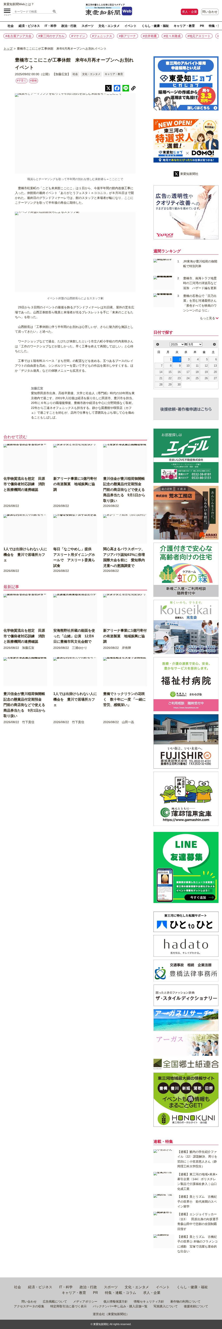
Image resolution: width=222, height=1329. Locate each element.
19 (206, 372)
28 (160, 384)
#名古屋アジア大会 (18, 36)
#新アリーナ (127, 36)
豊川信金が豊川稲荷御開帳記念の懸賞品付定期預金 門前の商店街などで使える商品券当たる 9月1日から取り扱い (124, 490)
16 (179, 372)
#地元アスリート (199, 36)
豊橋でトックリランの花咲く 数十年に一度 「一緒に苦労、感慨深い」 (124, 699)
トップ (8, 48)
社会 (11, 26)
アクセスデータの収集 (29, 1306)
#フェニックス (102, 36)
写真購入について (165, 1306)
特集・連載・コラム (120, 1293)
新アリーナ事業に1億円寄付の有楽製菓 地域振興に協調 (75, 484)
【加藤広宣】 (61, 74)
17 (187, 372)
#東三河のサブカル (51, 36)
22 (169, 378)
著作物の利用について (185, 1301)
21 (160, 378)
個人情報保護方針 (115, 1301)
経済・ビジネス (29, 26)
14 (160, 372)
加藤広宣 (37, 388)
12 (206, 365)
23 (179, 378)
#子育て (21, 80)
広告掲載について (55, 1301)
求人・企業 (189, 11)
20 (215, 372)
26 (206, 378)
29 (169, 384)
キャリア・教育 (184, 26)
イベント (130, 26)
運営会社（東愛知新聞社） (111, 1314)
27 (215, 378)
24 (187, 378)
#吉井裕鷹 (150, 36)
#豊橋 (33, 80)
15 (169, 372)
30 (179, 384)
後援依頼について (196, 1306)
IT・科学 (51, 26)
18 (197, 372)
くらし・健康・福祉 (155, 26)
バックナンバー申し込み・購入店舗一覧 (120, 1306)
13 (215, 365)
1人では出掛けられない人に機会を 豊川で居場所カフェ (25, 554)
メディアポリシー (85, 1301)
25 (197, 378)
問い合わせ (209, 11)
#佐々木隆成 (172, 36)
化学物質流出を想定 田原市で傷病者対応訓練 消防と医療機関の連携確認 (24, 484)
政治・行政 (69, 26)
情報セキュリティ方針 (149, 1301)
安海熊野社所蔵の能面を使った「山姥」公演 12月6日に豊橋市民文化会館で (74, 636)
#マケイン (78, 36)
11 (197, 365)
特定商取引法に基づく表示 (68, 1306)
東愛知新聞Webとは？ (18, 4)
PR (202, 26)
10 (187, 365)
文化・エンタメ (109, 26)
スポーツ (88, 26)
